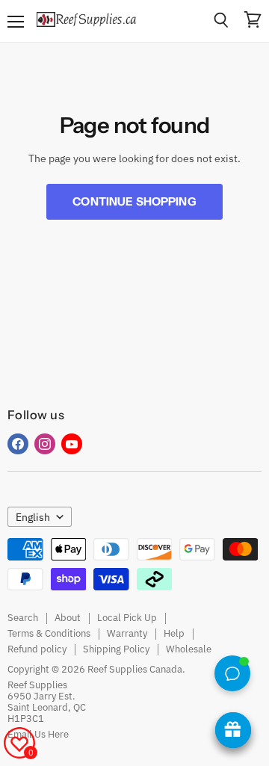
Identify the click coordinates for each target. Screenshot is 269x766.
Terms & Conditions (48, 633)
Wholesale (188, 649)
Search (22, 617)
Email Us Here (38, 734)
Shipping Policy (116, 649)
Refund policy (37, 649)
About (68, 617)
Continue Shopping (134, 201)
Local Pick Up (127, 617)
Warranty (127, 633)
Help (174, 633)
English (33, 517)
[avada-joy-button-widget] (233, 730)
